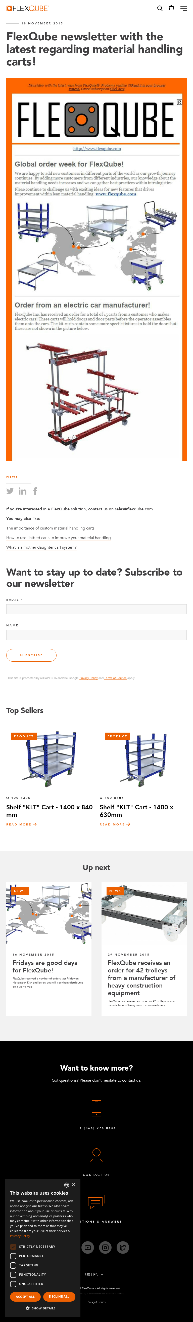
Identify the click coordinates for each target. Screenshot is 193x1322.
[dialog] (42, 1248)
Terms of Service (115, 678)
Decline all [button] (59, 1296)
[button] (159, 8)
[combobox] (66, 1185)
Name (12, 625)
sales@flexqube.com (134, 509)
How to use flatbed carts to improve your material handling (58, 538)
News (12, 477)
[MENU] (181, 8)
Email (12, 600)
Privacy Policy (88, 678)
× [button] (73, 1185)
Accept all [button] (25, 1297)
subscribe (31, 655)
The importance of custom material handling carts (50, 528)
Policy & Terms (96, 1302)
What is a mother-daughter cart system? (41, 547)
